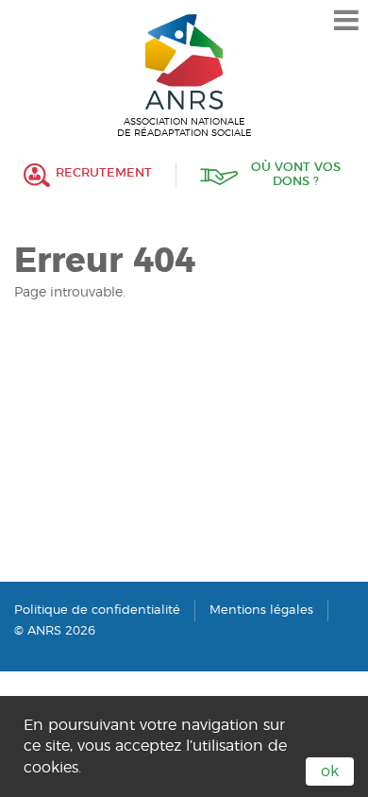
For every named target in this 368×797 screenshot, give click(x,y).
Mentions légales (261, 610)
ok (330, 771)
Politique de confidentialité (97, 610)
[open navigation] (346, 20)
